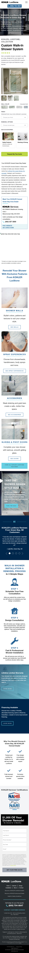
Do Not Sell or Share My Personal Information (14, 949)
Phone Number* (7, 840)
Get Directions (8, 227)
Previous (7, 553)
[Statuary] (12, 107)
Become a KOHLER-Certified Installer (14, 890)
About (15, 887)
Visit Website (7, 225)
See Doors (14, 458)
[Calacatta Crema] (19, 107)
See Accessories (14, 414)
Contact (21, 887)
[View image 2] (10, 98)
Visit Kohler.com (14, 951)
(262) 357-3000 (10, 222)
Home (8, 885)
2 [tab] (13, 553)
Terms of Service (15, 943)
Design (20, 885)
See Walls (14, 327)
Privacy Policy (19, 946)
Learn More (7, 688)
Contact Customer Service (14, 910)
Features (14, 885)
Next (22, 553)
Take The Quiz (11, 505)
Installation (8, 887)
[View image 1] (4, 98)
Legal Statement (14, 948)
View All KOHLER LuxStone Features (14, 465)
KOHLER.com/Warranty (14, 939)
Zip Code (5, 844)
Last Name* (6, 835)
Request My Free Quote (14, 154)
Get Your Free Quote (14, 870)
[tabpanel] (14, 543)
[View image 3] (16, 98)
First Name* (6, 831)
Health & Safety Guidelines (14, 896)
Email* (4, 849)
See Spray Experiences (15, 371)
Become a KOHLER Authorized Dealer (14, 893)
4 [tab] (19, 553)
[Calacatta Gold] (4, 107)
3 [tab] (16, 553)
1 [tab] (10, 553)
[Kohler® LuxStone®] (14, 881)
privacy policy (13, 865)
